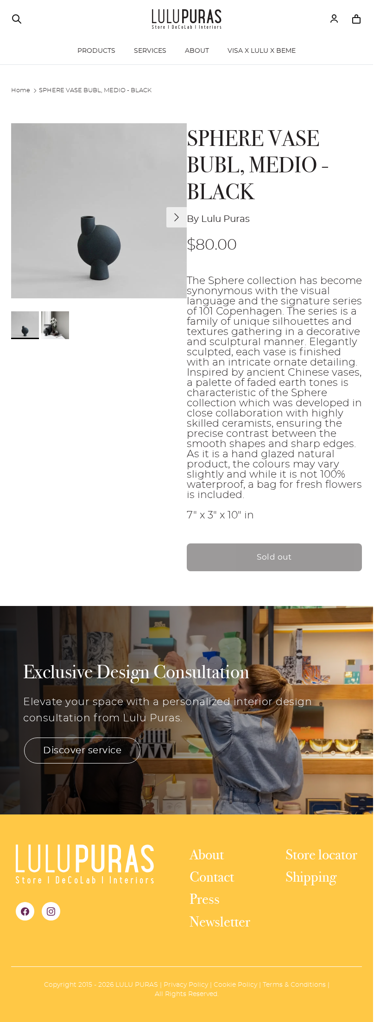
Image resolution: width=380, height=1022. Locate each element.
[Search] (16, 19)
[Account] (334, 19)
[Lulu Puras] (187, 19)
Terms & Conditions (294, 985)
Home (20, 91)
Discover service (82, 750)
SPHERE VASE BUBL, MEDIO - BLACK (95, 91)
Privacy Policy (186, 985)
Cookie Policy (235, 985)
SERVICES (150, 51)
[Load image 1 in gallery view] (99, 211)
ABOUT (197, 51)
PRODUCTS (96, 51)
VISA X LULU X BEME (262, 51)
